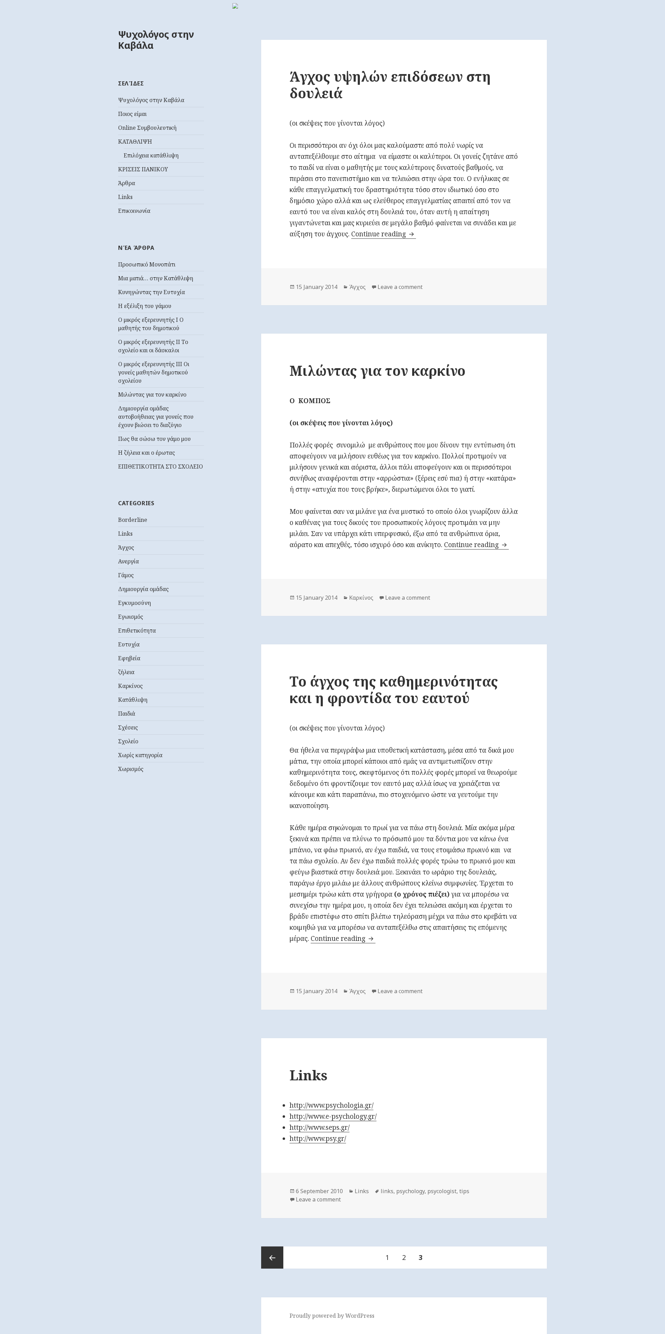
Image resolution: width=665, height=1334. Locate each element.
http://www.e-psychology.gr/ (333, 1116)
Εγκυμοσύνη (134, 603)
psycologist (441, 1191)
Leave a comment (400, 287)
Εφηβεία (129, 658)
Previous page (272, 1257)
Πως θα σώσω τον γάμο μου (154, 439)
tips (464, 1191)
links (387, 1191)
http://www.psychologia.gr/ (331, 1105)
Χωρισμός (130, 769)
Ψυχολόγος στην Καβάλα (156, 40)
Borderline (132, 520)
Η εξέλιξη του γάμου (144, 306)
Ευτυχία (129, 644)
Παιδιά (126, 713)
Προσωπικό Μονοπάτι (146, 264)
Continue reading (383, 233)
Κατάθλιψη (133, 700)
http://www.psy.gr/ (318, 1138)
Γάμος (126, 575)
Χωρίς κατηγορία (140, 755)
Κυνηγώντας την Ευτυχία (151, 292)
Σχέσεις (128, 727)
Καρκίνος (130, 686)
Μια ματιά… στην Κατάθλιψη (155, 278)
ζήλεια (126, 672)
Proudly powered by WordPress (332, 1315)
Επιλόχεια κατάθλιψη (151, 155)
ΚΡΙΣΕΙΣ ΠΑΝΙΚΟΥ (143, 169)
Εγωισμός (130, 616)
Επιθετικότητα (137, 630)
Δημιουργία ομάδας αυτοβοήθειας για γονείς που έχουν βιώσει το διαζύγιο (156, 417)
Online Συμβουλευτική (147, 127)
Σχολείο (128, 741)
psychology (410, 1191)
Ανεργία (128, 561)
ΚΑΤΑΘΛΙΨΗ (135, 141)
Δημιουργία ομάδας (143, 589)
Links (125, 197)
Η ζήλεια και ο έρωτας (146, 452)
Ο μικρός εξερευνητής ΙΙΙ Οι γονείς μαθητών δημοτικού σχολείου (153, 372)
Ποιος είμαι (132, 114)
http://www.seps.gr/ (319, 1127)
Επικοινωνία (134, 211)
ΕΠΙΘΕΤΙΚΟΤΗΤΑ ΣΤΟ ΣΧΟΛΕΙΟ (160, 466)
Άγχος (126, 547)
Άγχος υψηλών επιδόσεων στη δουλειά (390, 84)
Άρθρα (126, 183)
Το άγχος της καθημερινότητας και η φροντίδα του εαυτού (394, 689)
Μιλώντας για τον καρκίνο (152, 394)
